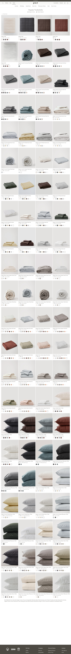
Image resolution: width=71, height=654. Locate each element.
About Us (40, 650)
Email (63, 652)
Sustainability (41, 652)
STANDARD (60, 405)
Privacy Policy (50, 652)
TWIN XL (25, 58)
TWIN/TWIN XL (7, 31)
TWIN (22, 58)
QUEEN (31, 58)
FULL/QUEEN (12, 31)
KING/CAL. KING (9, 33)
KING (27, 60)
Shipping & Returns (51, 650)
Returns (27, 652)
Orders (27, 650)
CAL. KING (10, 166)
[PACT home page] (35, 3)
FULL (29, 58)
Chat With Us (64, 650)
